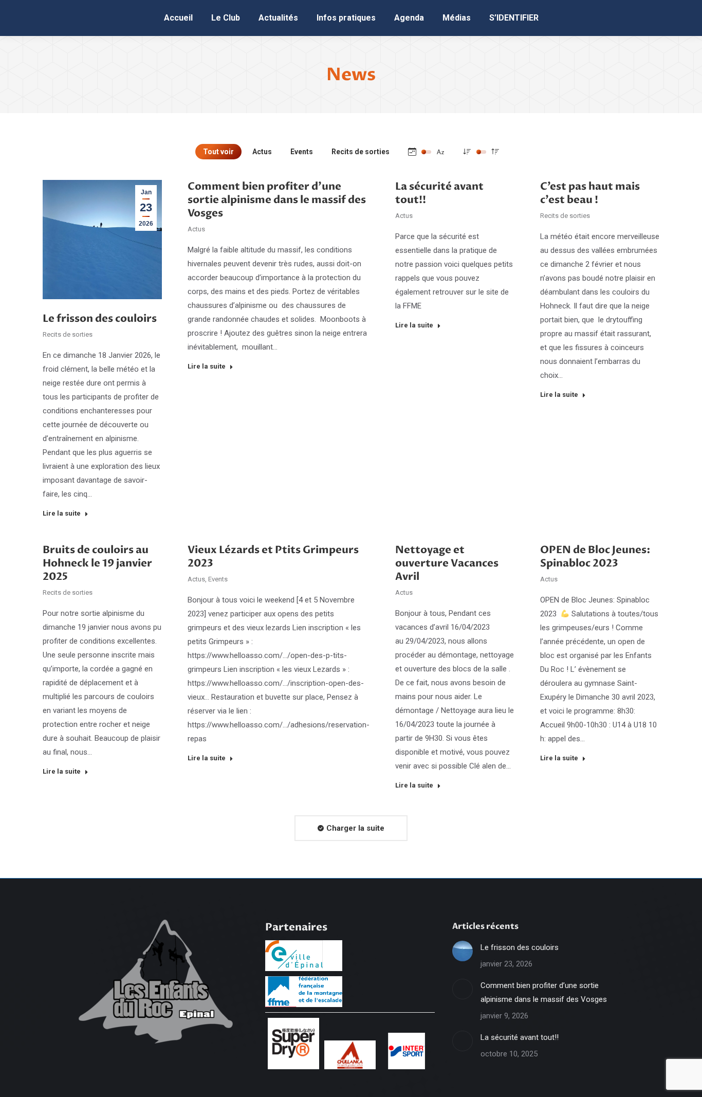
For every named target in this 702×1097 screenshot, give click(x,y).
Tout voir (218, 152)
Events (301, 152)
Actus (262, 152)
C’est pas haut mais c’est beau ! (590, 193)
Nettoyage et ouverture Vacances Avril (446, 563)
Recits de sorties (360, 152)
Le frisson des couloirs (100, 318)
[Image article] (462, 951)
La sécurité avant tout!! (439, 193)
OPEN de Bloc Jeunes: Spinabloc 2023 (595, 556)
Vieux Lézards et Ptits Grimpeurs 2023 (273, 556)
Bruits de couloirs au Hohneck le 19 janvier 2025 (97, 563)
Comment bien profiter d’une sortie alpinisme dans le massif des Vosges (277, 199)
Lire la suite (62, 513)
